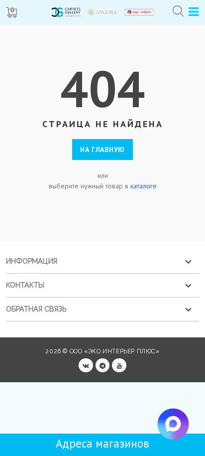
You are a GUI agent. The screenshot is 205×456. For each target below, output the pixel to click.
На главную (102, 149)
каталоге (143, 185)
